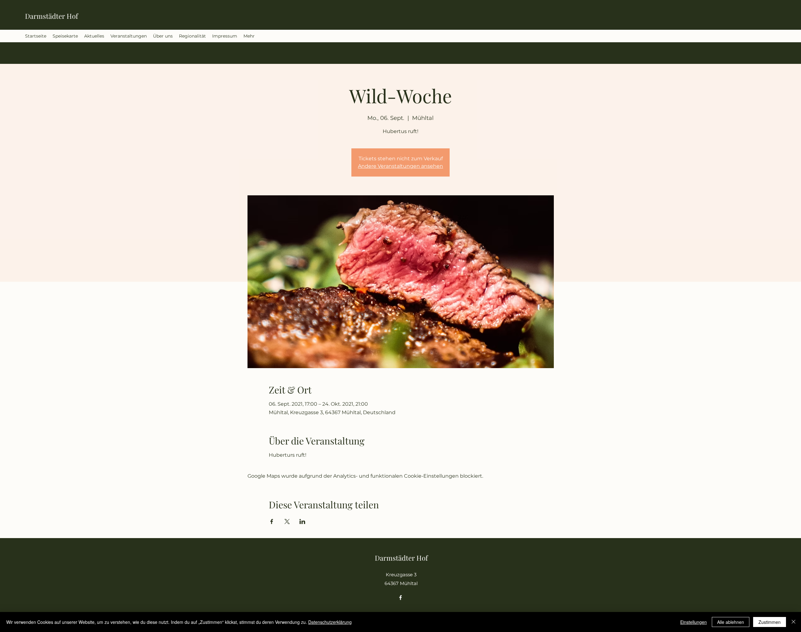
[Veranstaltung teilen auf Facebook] (272, 521)
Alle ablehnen (730, 622)
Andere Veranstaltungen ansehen (400, 166)
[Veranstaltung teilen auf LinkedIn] (302, 521)
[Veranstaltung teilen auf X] (287, 521)
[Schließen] (793, 622)
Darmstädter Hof (51, 16)
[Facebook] (400, 597)
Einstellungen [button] (693, 622)
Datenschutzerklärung (330, 622)
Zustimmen (769, 622)
